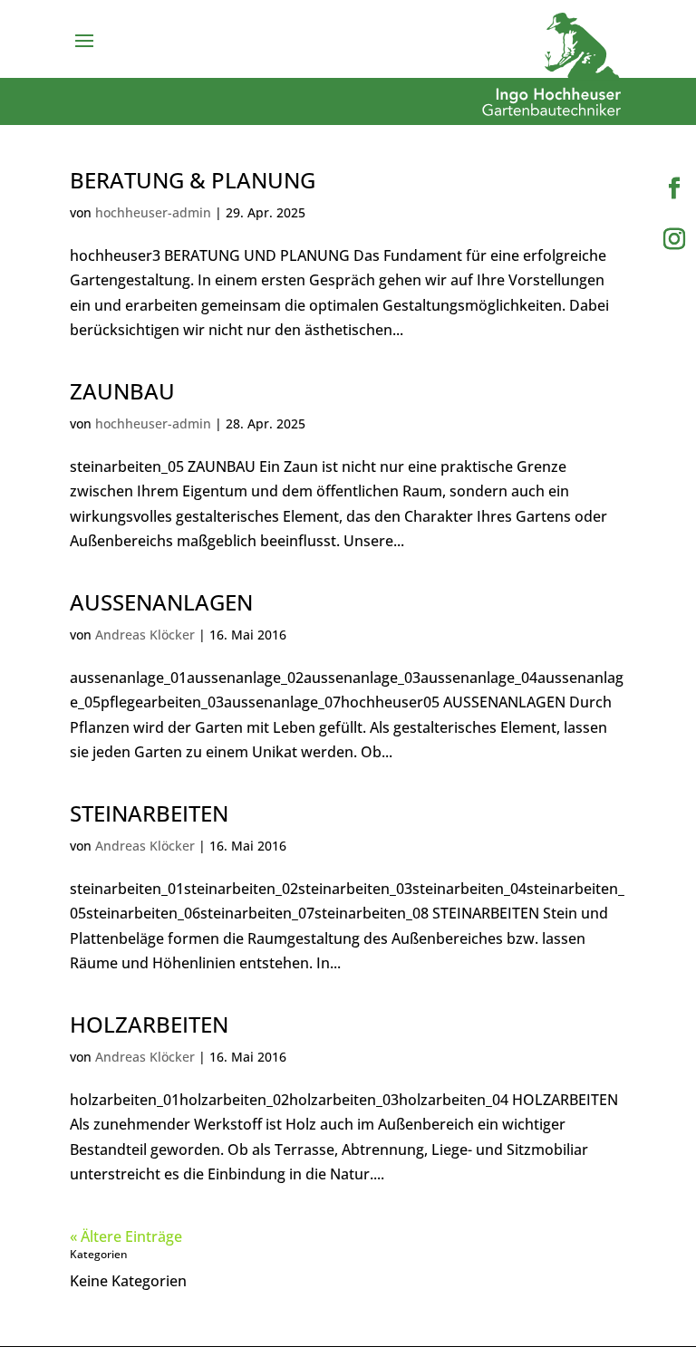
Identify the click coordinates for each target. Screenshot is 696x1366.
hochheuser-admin (153, 212)
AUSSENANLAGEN (161, 602)
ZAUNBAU (122, 391)
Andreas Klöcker (145, 634)
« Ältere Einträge (126, 1236)
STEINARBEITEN (149, 813)
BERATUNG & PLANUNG (192, 180)
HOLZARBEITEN (149, 1024)
